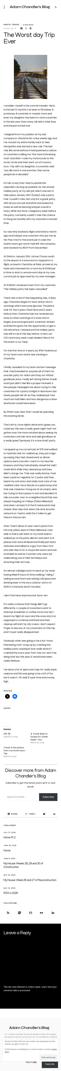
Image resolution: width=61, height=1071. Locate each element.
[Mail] (30, 913)
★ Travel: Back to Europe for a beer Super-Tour (39, 736)
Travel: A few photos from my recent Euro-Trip (15, 750)
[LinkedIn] (52, 913)
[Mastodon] (19, 913)
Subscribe (48, 797)
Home (7, 850)
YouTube (31, 1062)
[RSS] (8, 913)
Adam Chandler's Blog (30, 7)
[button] (5, 7)
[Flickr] (41, 913)
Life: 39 (7, 733)
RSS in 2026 (11, 893)
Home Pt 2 (10, 837)
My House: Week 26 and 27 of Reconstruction (30, 880)
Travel (16, 25)
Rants (7, 25)
